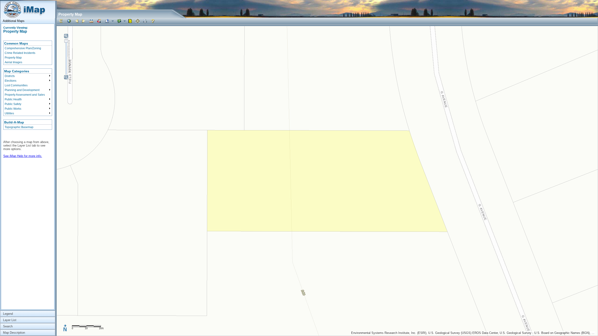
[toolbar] (327, 21)
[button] (61, 21)
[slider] (66, 41)
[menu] (27, 53)
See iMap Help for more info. (22, 156)
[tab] (27, 21)
